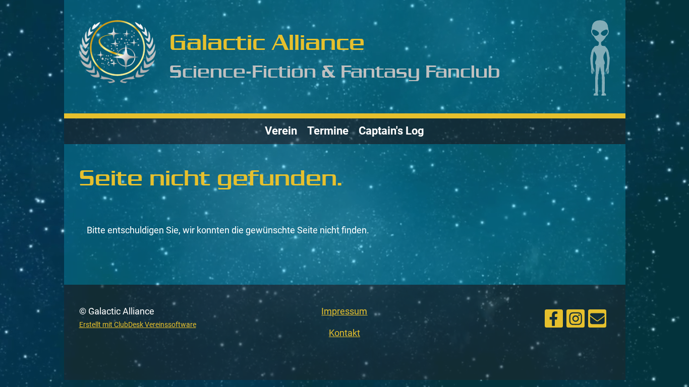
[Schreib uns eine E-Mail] (597, 317)
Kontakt (344, 333)
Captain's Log (391, 130)
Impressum (344, 311)
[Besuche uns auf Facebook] (554, 317)
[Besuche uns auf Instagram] (575, 317)
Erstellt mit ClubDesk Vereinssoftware (137, 324)
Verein (281, 130)
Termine (328, 130)
